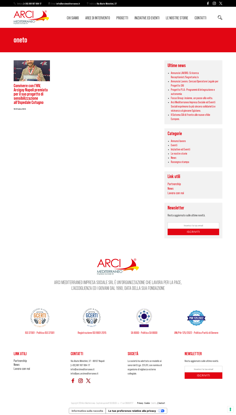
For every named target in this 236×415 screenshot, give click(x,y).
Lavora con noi (176, 193)
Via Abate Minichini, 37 (103, 3)
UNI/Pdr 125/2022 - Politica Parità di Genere (196, 332)
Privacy (140, 403)
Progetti (122, 18)
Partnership (174, 184)
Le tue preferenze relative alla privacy (132, 410)
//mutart (161, 403)
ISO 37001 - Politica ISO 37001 (39, 332)
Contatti (200, 18)
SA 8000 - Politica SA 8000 (144, 332)
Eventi (174, 145)
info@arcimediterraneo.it (65, 3)
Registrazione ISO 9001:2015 (92, 332)
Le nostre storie (177, 18)
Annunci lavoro (178, 141)
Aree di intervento (97, 18)
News (173, 157)
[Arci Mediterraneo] (31, 23)
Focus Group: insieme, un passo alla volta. (192, 98)
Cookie (147, 403)
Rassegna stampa (180, 162)
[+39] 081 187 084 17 (29, 3)
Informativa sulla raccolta (87, 410)
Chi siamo (73, 18)
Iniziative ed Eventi (147, 18)
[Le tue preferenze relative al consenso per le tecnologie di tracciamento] (230, 409)
